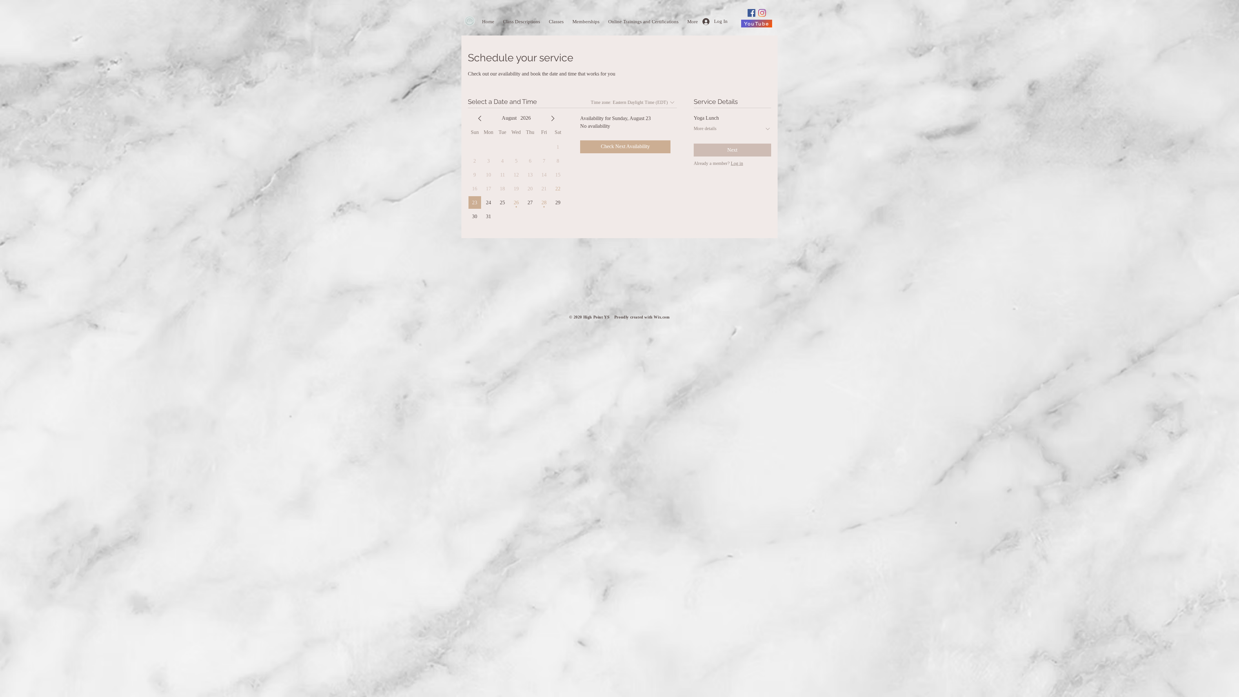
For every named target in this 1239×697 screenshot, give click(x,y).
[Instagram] (762, 13)
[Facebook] (751, 13)
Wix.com (662, 317)
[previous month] (480, 118)
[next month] (553, 118)
